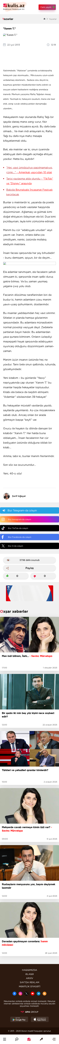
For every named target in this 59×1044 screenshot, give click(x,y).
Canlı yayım (45, 7)
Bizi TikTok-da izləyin (18, 528)
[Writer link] (41, 1039)
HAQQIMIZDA (29, 970)
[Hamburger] (4, 1039)
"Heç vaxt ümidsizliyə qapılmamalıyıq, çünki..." (29, 170)
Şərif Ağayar (19, 496)
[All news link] (54, 1039)
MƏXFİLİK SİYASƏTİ (29, 986)
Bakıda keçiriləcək (29, 192)
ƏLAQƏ (29, 974)
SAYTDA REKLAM (29, 982)
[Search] (16, 1039)
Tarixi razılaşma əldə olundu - (29, 181)
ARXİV (29, 978)
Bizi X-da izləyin (15, 546)
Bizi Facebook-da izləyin (19, 537)
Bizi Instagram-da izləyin (19, 519)
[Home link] (29, 1039)
